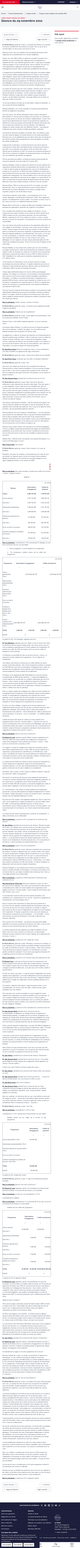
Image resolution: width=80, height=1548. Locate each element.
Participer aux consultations (37, 1520)
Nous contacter (62, 1532)
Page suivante (42, 39)
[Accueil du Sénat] (40, 7)
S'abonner (60, 2)
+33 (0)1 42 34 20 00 (69, 1529)
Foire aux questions (8, 1514)
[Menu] (2, 7)
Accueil (3, 13)
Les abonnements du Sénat (37, 1517)
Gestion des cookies (63, 1538)
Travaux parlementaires (15, 13)
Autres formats (9, 35)
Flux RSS (31, 1532)
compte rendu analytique (65, 40)
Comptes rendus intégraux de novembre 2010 (53, 13)
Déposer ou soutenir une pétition (39, 1523)
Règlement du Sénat (8, 1517)
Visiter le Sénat (33, 1514)
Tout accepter (6, 1545)
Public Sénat (32, 1526)
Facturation (5, 1529)
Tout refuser (18, 1545)
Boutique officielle (34, 1529)
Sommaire (46, 34)
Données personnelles (49, 1538)
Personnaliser (29, 1545)
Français (74, 2)
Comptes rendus (31, 13)
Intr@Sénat (73, 1538)
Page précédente (12, 39)
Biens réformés (6, 1523)
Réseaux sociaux (28, 2)
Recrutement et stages (9, 1520)
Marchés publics (7, 1526)
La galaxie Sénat (10, 2)
